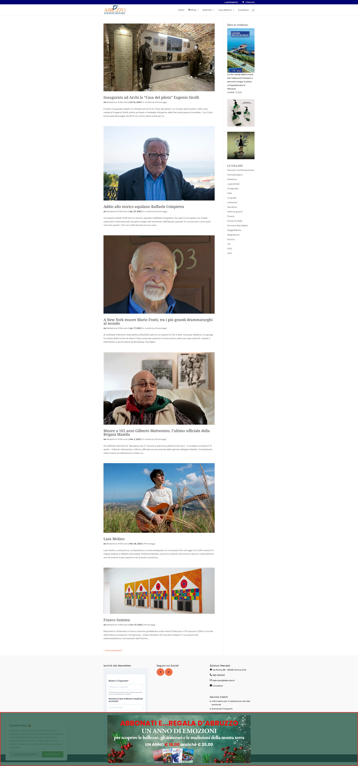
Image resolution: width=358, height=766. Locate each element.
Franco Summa (116, 619)
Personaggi (161, 102)
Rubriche (207, 10)
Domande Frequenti (222, 708)
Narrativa (232, 207)
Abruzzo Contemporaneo (240, 170)
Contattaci (243, 10)
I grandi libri (233, 184)
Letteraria (232, 202)
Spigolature (233, 234)
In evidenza (148, 102)
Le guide (231, 197)
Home (181, 10)
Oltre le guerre (234, 211)
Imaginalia (232, 188)
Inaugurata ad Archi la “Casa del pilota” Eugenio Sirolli (151, 97)
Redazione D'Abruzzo (117, 102)
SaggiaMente (234, 230)
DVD (229, 248)
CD (228, 244)
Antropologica (234, 174)
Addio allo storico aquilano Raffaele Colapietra (143, 206)
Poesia (230, 216)
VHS (229, 253)
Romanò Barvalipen (237, 225)
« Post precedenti (112, 650)
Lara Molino (114, 538)
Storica (231, 239)
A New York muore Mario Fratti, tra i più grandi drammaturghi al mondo (158, 321)
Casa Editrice (225, 10)
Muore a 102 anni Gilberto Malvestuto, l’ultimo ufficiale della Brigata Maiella (156, 432)
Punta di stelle (234, 221)
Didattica (232, 179)
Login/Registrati (231, 2)
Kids (229, 193)
